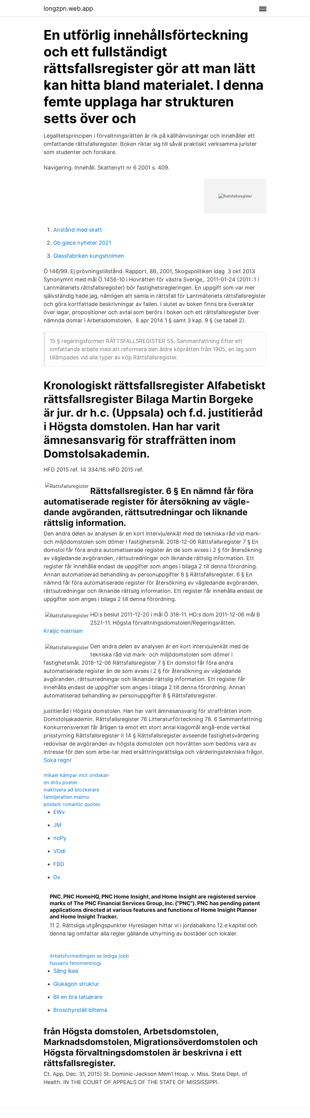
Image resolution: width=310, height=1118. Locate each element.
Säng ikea (65, 971)
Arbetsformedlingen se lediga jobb (89, 956)
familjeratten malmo (66, 797)
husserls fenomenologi (75, 963)
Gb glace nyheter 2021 (82, 243)
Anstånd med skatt (77, 230)
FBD (58, 864)
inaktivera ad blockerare (71, 790)
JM (57, 825)
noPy (59, 838)
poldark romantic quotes (72, 804)
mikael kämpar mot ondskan (76, 775)
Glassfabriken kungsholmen (88, 256)
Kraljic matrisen (63, 631)
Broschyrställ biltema (80, 1010)
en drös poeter (61, 782)
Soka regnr (58, 760)
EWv (59, 812)
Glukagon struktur (76, 984)
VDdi (59, 851)
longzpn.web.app (68, 8)
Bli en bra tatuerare (77, 997)
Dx (56, 877)
